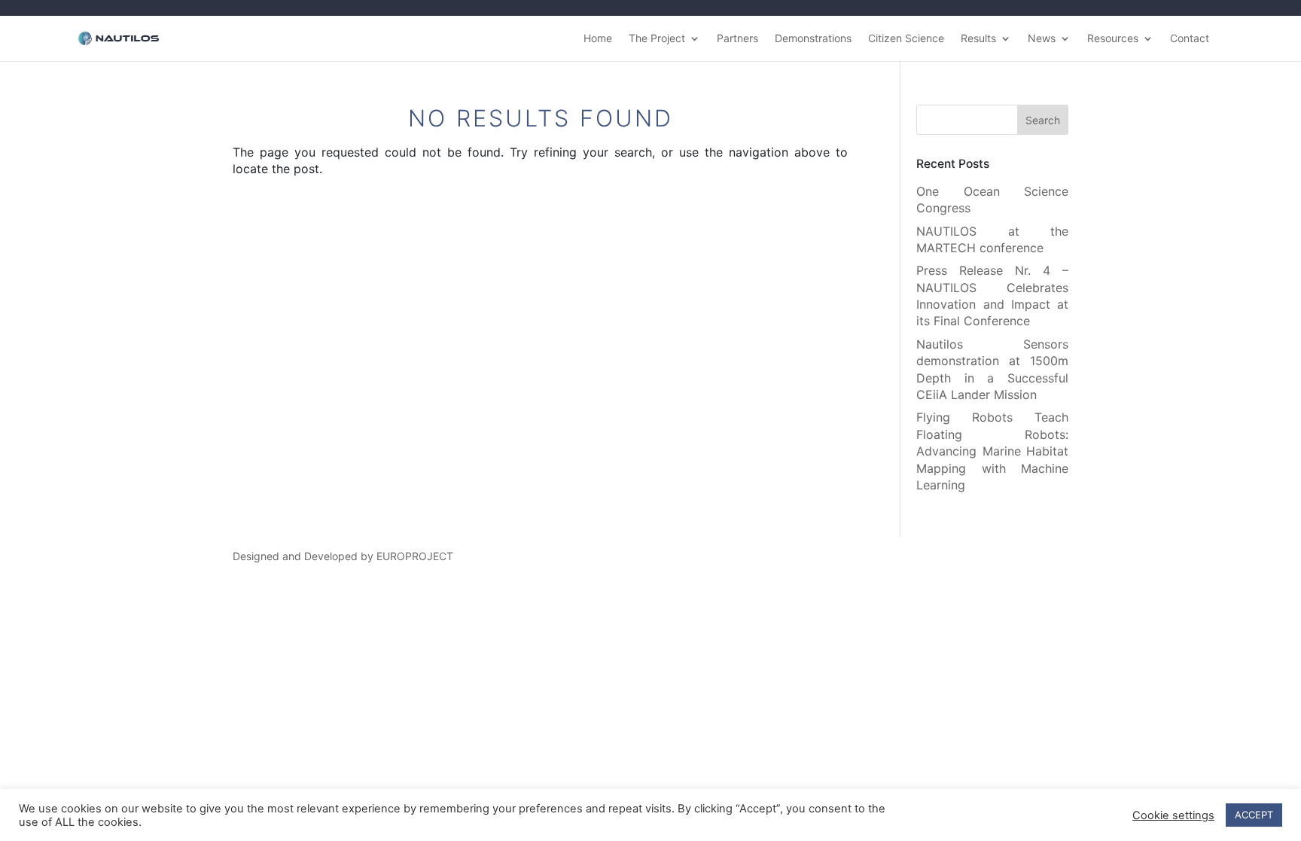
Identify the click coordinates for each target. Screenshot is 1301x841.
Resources (1112, 38)
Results (978, 38)
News (1042, 38)
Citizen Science (906, 38)
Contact (1189, 38)
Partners (737, 38)
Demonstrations (813, 38)
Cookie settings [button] (1173, 815)
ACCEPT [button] (1254, 815)
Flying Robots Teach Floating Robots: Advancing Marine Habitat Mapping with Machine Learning (992, 451)
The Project (657, 38)
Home (597, 38)
